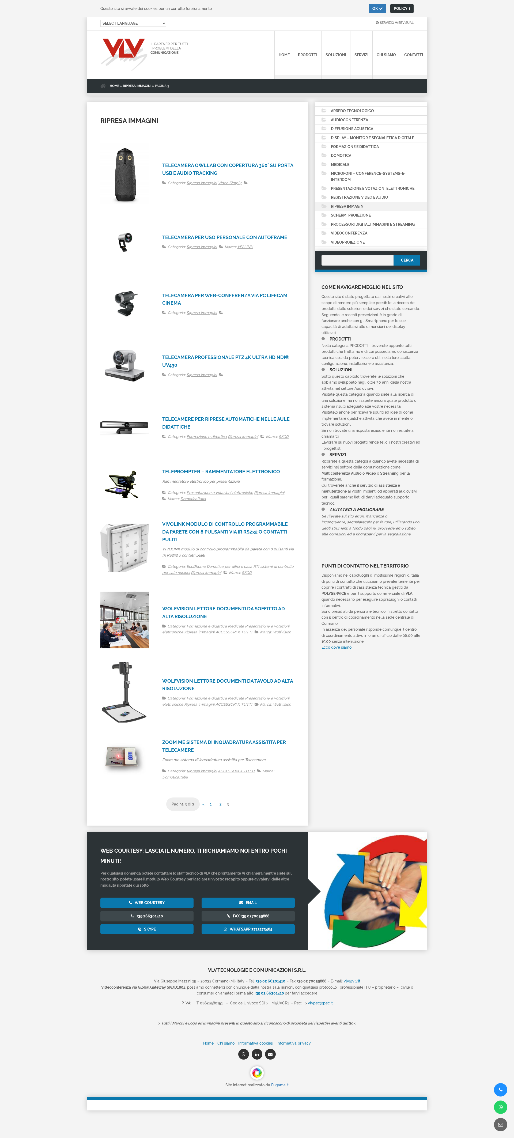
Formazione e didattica (207, 436)
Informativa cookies (255, 1043)
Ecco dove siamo (337, 647)
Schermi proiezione (351, 215)
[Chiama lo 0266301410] (500, 1090)
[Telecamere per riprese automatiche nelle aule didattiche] (124, 427)
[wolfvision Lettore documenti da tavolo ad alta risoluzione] (124, 692)
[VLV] (138, 54)
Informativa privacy (294, 1043)
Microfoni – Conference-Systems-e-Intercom (368, 176)
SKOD (284, 436)
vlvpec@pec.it (320, 1003)
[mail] (270, 1054)
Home (284, 55)
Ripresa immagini (137, 86)
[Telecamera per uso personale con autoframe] (124, 242)
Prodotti (307, 55)
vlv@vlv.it (352, 981)
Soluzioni (336, 55)
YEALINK (245, 247)
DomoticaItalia (193, 499)
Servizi (361, 55)
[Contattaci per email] (500, 1124)
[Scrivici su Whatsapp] (500, 1107)
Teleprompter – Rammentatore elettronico (221, 471)
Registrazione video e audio (359, 197)
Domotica (341, 155)
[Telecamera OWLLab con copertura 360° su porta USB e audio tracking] (124, 173)
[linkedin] (257, 1054)
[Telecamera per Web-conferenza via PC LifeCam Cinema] (124, 303)
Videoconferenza (349, 233)
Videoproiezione (348, 242)
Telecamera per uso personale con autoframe (224, 237)
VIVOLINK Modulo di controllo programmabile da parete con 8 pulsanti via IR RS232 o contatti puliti (225, 531)
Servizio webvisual (397, 23)
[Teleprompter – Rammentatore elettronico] (124, 484)
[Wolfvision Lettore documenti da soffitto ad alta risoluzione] (124, 620)
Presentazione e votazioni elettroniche (220, 492)
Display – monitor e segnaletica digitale (372, 138)
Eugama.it (280, 1085)
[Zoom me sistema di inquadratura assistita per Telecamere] (124, 759)
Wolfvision (282, 632)
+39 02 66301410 (269, 993)
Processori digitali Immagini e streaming (373, 224)
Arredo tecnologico (352, 111)
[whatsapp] (243, 1054)
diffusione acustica (352, 129)
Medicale (236, 626)
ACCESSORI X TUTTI (234, 632)
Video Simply (229, 183)
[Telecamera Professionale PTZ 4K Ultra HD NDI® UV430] (124, 365)
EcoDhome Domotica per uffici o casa (219, 566)
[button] (377, 8)
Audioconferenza (349, 120)
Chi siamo (386, 55)
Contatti (413, 55)
